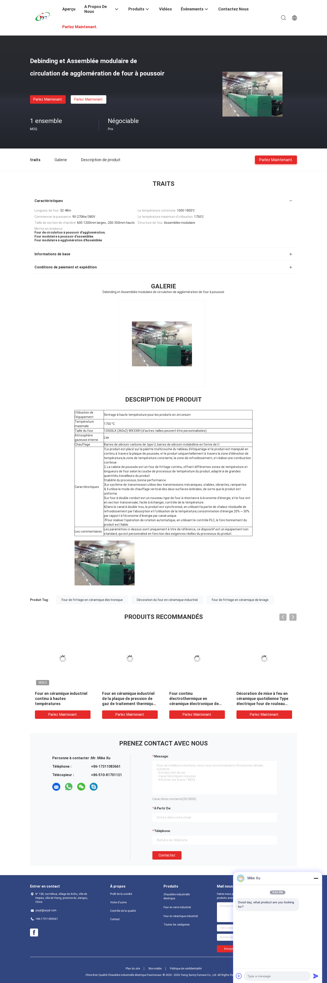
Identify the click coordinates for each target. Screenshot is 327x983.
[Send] (315, 976)
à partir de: (162, 808)
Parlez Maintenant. (48, 99)
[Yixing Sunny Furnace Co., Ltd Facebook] (34, 933)
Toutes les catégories (177, 924)
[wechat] (81, 787)
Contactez (167, 855)
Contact (115, 919)
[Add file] (239, 976)
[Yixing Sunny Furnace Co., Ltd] (43, 16)
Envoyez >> (231, 948)
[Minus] (316, 878)
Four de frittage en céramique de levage (240, 600)
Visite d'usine (118, 902)
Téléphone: (162, 831)
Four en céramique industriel (181, 916)
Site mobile (154, 968)
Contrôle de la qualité (123, 910)
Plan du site (133, 968)
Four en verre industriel (177, 907)
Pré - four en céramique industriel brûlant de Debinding (190, 698)
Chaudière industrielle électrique (177, 896)
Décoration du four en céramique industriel (167, 600)
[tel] (106, 787)
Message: (161, 756)
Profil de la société (121, 894)
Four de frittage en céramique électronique (92, 600)
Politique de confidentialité (186, 968)
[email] (56, 787)
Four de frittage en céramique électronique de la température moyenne (264, 698)
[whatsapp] (69, 787)
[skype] (94, 787)
